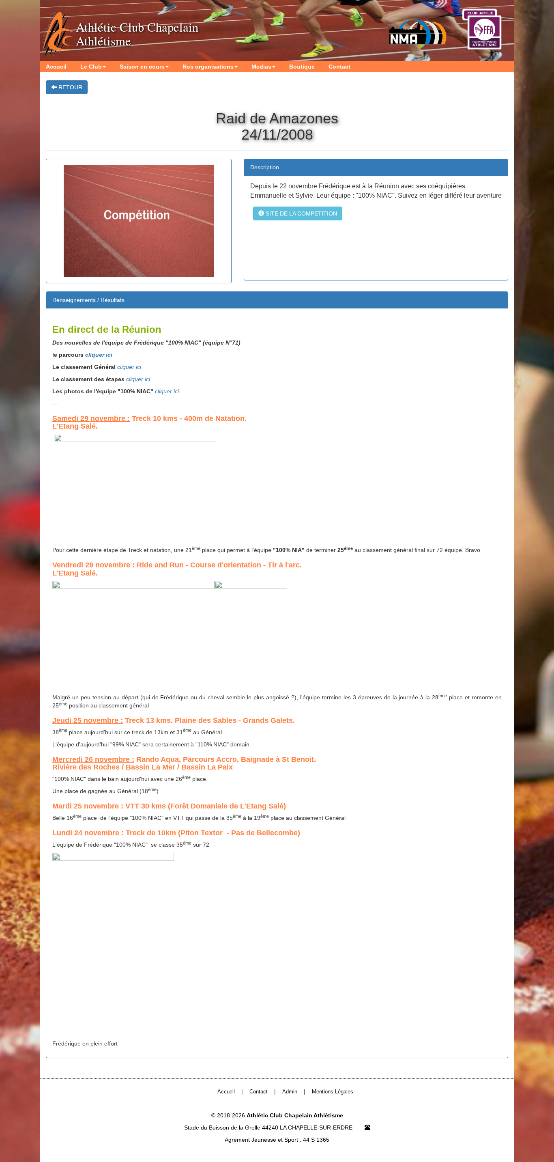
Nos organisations (208, 66)
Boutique (302, 66)
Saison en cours (142, 66)
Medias (261, 66)
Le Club (91, 66)
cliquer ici (98, 354)
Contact (339, 66)
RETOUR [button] (69, 87)
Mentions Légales (332, 1092)
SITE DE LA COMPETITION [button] (300, 213)
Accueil (56, 66)
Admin (289, 1092)
